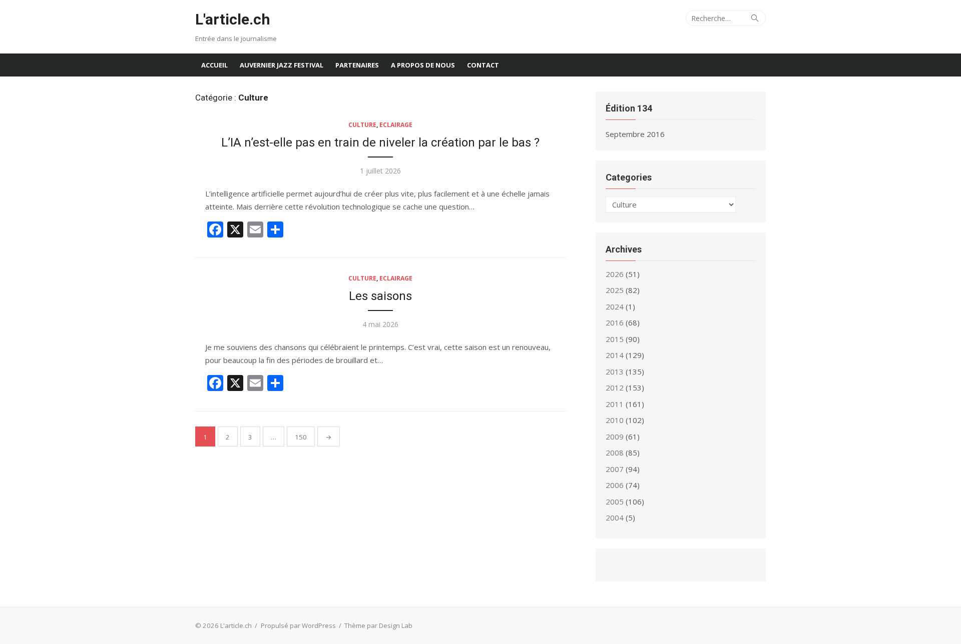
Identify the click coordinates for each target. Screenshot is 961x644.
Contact (483, 65)
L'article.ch (232, 19)
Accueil (214, 65)
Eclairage (395, 124)
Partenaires (357, 65)
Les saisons (380, 296)
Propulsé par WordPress (298, 625)
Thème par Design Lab (378, 625)
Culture (362, 124)
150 (301, 437)
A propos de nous (423, 65)
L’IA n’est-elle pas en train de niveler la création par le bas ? (380, 143)
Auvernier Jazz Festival (281, 65)
